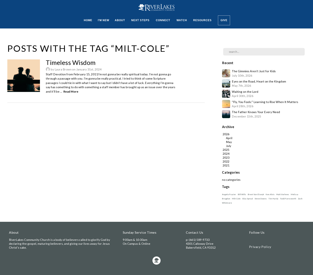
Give (224, 20)
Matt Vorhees (282, 194)
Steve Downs (261, 198)
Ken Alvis (270, 194)
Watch (182, 20)
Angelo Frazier (229, 194)
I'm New (103, 20)
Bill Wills (242, 194)
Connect (163, 20)
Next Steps (140, 20)
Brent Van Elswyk (256, 194)
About (120, 20)
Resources (202, 20)
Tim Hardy (273, 198)
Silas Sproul (247, 198)
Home (88, 20)
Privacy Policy (260, 247)
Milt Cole (236, 198)
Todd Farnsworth (288, 198)
